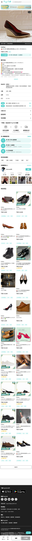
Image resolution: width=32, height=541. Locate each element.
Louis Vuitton (11, 511)
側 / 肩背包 (14, 509)
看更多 (16, 467)
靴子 (27, 160)
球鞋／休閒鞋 (9, 160)
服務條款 (12, 517)
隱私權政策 (17, 517)
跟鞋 (10, 91)
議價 (16, 538)
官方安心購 (9, 509)
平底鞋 (17, 160)
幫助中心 (3, 517)
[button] (4, 173)
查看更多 (16, 79)
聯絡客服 (8, 517)
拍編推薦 (10, 522)
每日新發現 (3, 509)
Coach (2, 511)
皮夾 (19, 509)
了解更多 (29, 136)
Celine (7, 94)
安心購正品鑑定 (4, 522)
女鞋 (7, 91)
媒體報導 (15, 522)
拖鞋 (22, 160)
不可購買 (26, 538)
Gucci (6, 511)
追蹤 (28, 169)
